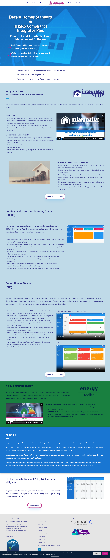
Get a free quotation (55, 196)
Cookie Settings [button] (97, 553)
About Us (70, 3)
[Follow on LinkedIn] (39, 549)
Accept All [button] (105, 553)
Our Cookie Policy (55, 556)
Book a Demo (34, 505)
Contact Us (78, 3)
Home (28, 3)
